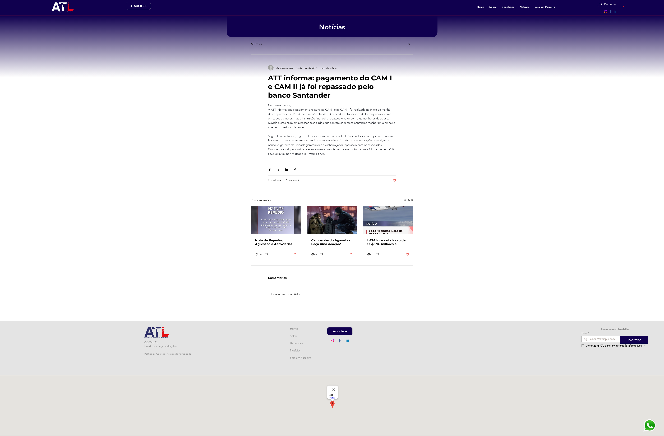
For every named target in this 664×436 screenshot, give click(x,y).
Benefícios (295, 343)
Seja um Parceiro (295, 357)
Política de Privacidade (179, 353)
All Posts (256, 44)
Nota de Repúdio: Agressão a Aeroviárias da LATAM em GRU (273, 242)
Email (585, 332)
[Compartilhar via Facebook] (269, 169)
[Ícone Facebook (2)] (610, 11)
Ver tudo (408, 199)
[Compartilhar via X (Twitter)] (278, 169)
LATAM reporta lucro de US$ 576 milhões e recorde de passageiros (386, 242)
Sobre (294, 336)
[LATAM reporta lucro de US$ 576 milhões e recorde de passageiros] (388, 220)
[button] (493, 7)
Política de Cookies (154, 353)
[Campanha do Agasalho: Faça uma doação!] (332, 220)
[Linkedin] (616, 11)
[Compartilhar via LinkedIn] (286, 169)
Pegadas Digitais (167, 346)
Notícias (295, 350)
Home (294, 328)
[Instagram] (605, 11)
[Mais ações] (394, 68)
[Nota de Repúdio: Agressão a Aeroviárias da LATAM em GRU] (276, 220)
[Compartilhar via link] (295, 169)
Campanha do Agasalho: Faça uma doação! (331, 242)
